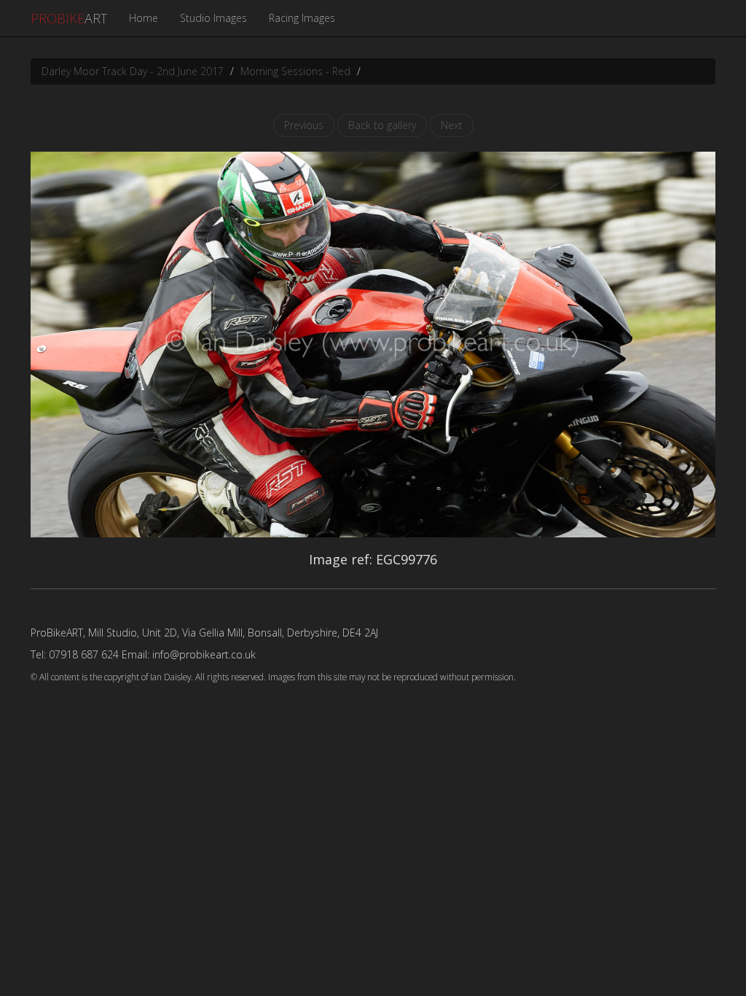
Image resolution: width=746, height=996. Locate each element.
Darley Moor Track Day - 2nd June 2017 (133, 71)
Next (452, 125)
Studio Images (213, 18)
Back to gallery (382, 125)
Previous (303, 125)
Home (143, 18)
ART (69, 18)
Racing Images (302, 18)
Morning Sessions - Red (295, 71)
